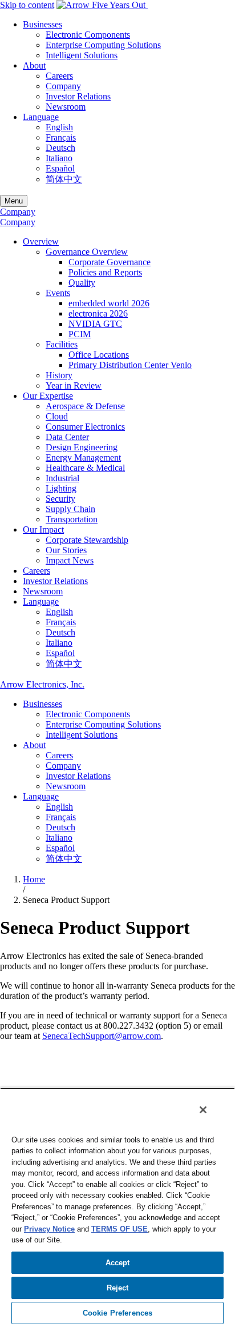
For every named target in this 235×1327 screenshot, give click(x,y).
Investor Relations (78, 96)
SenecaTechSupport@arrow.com (101, 1036)
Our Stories (66, 550)
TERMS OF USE (119, 1229)
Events (58, 293)
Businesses (42, 704)
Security (60, 498)
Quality (81, 282)
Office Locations (98, 354)
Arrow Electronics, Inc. (42, 684)
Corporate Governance (109, 262)
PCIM (79, 334)
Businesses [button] (42, 24)
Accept (118, 1262)
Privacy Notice (49, 1229)
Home (34, 879)
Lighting (61, 488)
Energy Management (83, 457)
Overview (41, 241)
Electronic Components (88, 34)
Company (63, 86)
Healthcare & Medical (85, 468)
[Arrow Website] (102, 5)
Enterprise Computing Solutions (103, 45)
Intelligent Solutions (82, 55)
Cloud (57, 416)
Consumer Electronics (85, 426)
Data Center (67, 437)
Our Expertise (48, 396)
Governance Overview (87, 252)
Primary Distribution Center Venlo (130, 365)
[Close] (203, 1109)
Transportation (72, 519)
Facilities (62, 344)
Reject (118, 1288)
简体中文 (64, 179)
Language (41, 601)
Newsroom (66, 106)
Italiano (59, 158)
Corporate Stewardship (87, 540)
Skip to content (27, 5)
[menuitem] (129, 40)
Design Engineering (82, 447)
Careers (59, 76)
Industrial (62, 478)
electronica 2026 (98, 313)
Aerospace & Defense (85, 406)
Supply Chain (70, 509)
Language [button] (41, 117)
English (59, 127)
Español (60, 168)
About (34, 745)
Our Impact (43, 529)
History (59, 375)
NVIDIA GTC (95, 324)
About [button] (34, 65)
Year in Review (74, 385)
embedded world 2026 (108, 303)
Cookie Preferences (117, 1313)
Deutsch (60, 148)
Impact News (70, 560)
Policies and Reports (105, 272)
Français (61, 137)
